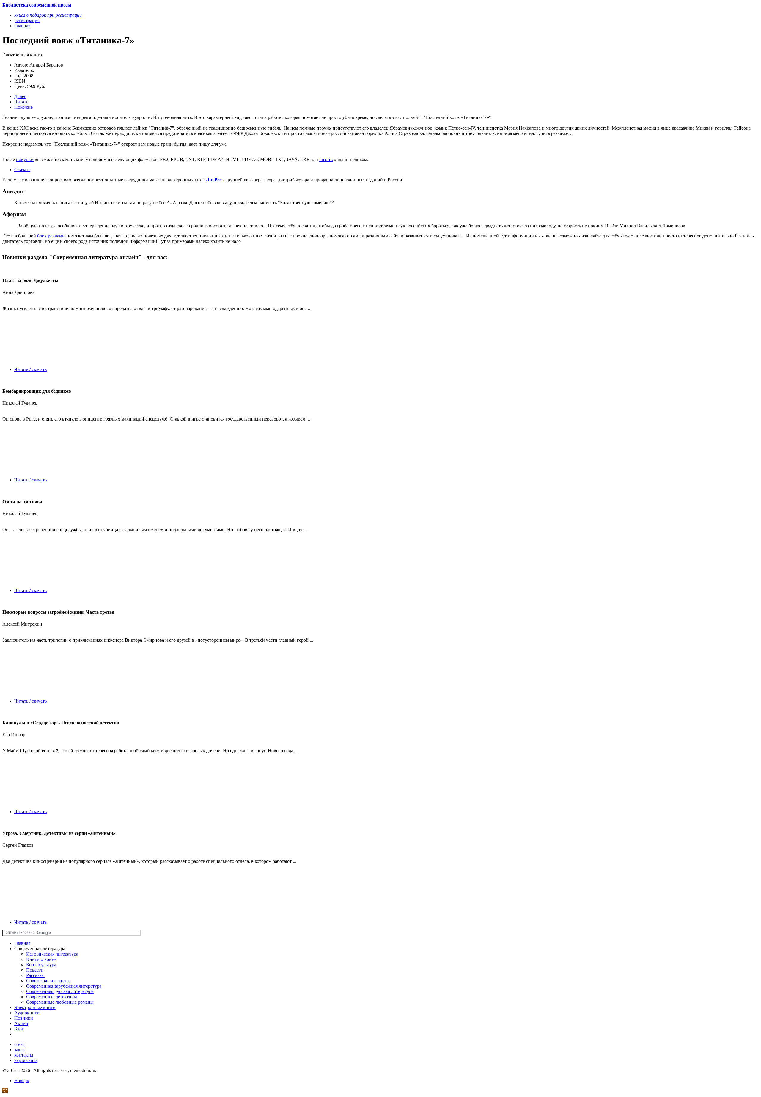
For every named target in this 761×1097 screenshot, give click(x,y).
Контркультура (41, 964)
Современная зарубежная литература (63, 986)
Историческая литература (52, 953)
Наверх (21, 1080)
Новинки (23, 1018)
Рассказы (35, 975)
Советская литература (48, 980)
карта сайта (25, 1060)
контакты (23, 1054)
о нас (19, 1044)
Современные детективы (51, 996)
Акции (21, 1023)
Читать (21, 101)
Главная (22, 943)
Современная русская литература (60, 991)
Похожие (23, 107)
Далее (20, 96)
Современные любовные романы (60, 1002)
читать (326, 159)
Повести (34, 969)
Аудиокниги (27, 1012)
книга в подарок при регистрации (48, 15)
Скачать (22, 169)
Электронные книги (35, 1007)
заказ (19, 1049)
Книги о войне (41, 959)
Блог (19, 1028)
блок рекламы (51, 235)
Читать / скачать (30, 369)
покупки (25, 159)
